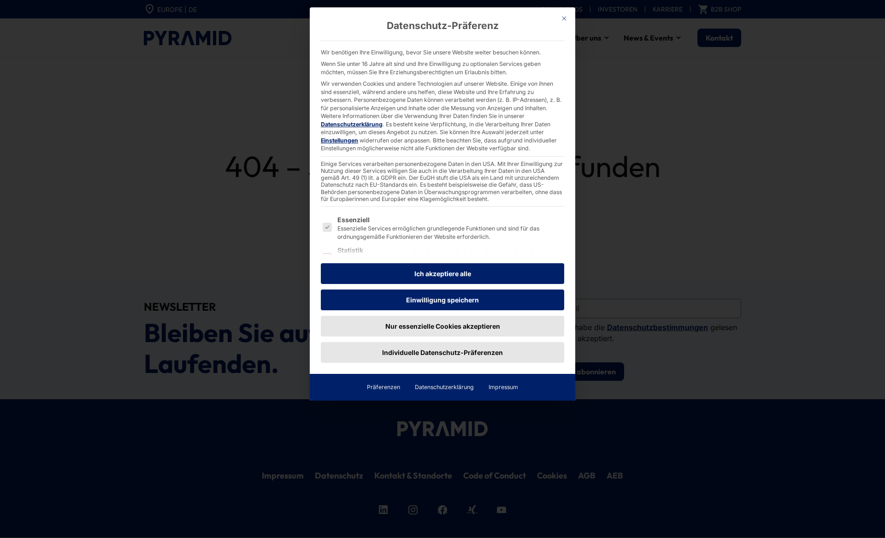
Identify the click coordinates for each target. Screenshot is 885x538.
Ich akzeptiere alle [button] (442, 274)
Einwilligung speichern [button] (442, 300)
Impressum (503, 387)
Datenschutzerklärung (352, 124)
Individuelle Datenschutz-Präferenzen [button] (442, 352)
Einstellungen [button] (339, 140)
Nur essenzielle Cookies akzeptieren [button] (442, 326)
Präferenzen (383, 387)
